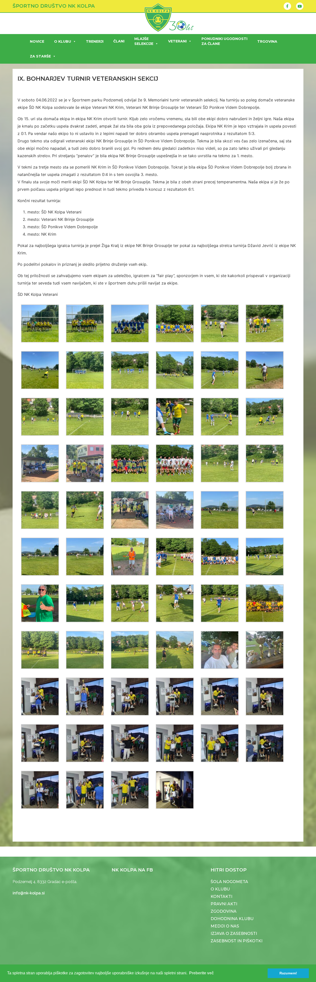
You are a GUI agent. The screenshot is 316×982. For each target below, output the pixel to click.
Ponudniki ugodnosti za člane (224, 41)
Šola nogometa (229, 881)
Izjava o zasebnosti (234, 933)
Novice (37, 41)
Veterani (177, 41)
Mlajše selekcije (143, 41)
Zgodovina (224, 911)
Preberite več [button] (201, 973)
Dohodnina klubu (232, 918)
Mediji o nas (225, 926)
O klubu (62, 41)
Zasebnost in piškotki (236, 941)
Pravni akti (224, 904)
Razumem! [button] (288, 973)
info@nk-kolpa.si (29, 893)
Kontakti (221, 896)
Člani (118, 41)
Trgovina (267, 41)
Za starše (40, 56)
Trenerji (94, 41)
